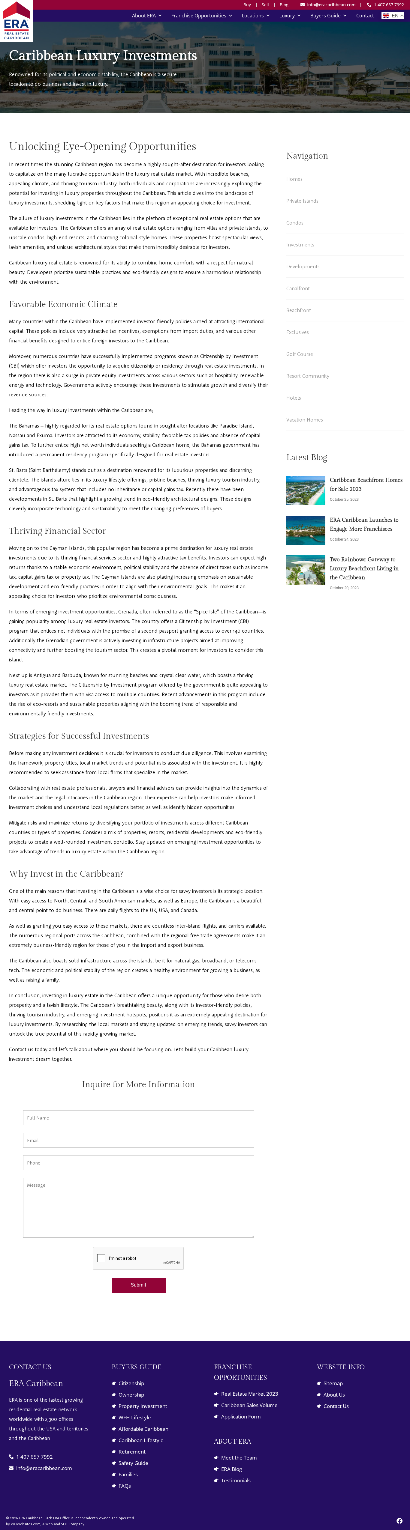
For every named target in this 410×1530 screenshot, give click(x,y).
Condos (294, 222)
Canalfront (298, 288)
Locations (253, 15)
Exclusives (297, 332)
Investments (300, 244)
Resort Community (307, 376)
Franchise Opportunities (198, 15)
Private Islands (302, 201)
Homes (294, 179)
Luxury (287, 15)
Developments (303, 266)
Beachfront (298, 310)
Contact (365, 15)
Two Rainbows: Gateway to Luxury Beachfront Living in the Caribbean (364, 568)
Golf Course (299, 354)
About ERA (144, 15)
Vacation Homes (304, 419)
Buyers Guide (325, 15)
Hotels (293, 398)
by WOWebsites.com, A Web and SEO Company (45, 1524)
